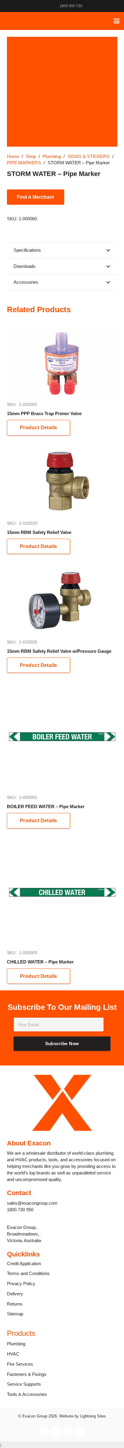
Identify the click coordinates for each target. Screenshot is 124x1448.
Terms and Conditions (28, 1273)
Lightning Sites (93, 1416)
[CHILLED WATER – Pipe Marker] (62, 892)
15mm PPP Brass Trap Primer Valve (44, 413)
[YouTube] (115, 6)
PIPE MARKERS (24, 162)
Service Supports (24, 1384)
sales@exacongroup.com (32, 1203)
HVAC (13, 1353)
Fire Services (20, 1364)
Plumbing (51, 156)
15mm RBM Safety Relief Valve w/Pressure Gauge (59, 651)
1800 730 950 (20, 1209)
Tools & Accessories (27, 1394)
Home (13, 156)
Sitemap (15, 1313)
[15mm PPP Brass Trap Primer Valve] (62, 362)
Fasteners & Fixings (26, 1374)
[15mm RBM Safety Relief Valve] (62, 481)
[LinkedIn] (108, 6)
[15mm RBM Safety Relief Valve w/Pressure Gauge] (62, 599)
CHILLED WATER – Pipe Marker (40, 961)
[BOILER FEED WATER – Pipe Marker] (62, 737)
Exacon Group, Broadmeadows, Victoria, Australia (24, 1234)
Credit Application (24, 1263)
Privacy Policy (21, 1283)
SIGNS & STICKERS (88, 156)
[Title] (9, 20)
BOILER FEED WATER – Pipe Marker (46, 806)
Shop (31, 156)
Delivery (15, 1293)
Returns (15, 1303)
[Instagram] (100, 6)
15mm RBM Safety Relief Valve (39, 532)
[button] (116, 21)
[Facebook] (92, 6)
